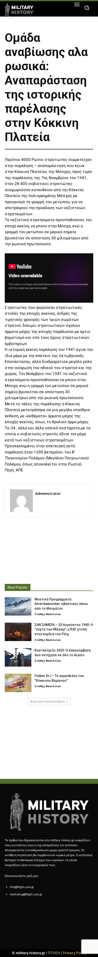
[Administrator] (21, 500)
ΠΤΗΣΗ (54, 953)
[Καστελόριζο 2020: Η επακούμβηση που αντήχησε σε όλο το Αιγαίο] (18, 657)
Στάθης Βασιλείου (47, 614)
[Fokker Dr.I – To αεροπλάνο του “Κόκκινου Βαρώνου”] (18, 683)
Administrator (48, 493)
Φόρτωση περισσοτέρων (47, 701)
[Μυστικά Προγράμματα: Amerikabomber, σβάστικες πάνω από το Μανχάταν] (18, 606)
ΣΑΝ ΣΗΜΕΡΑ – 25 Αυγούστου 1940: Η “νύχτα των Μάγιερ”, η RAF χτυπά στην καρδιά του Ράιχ (63, 629)
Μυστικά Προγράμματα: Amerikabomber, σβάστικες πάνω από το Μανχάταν (61, 603)
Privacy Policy (74, 953)
